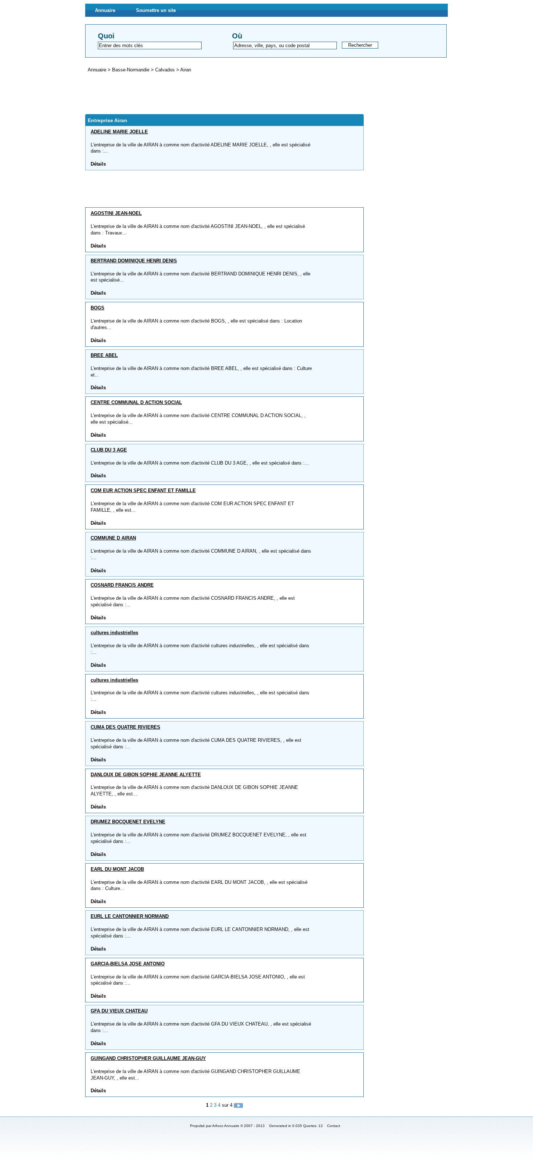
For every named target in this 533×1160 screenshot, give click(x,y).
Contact (333, 1126)
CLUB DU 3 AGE (109, 450)
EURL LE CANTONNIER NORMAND (130, 916)
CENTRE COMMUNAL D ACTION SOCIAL (136, 402)
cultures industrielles (114, 632)
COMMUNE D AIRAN (113, 538)
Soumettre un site (156, 10)
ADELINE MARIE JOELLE (119, 131)
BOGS (97, 308)
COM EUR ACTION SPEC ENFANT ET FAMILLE (143, 490)
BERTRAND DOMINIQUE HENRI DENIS (134, 260)
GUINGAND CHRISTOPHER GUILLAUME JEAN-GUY (148, 1058)
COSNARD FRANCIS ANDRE (122, 585)
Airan (185, 69)
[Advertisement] (217, 93)
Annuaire (105, 10)
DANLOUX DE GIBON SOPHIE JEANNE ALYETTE (146, 774)
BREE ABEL (104, 355)
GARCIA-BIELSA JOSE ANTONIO (128, 963)
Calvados (165, 69)
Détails (98, 164)
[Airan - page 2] (238, 1105)
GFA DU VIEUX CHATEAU (119, 1011)
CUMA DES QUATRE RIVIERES (125, 727)
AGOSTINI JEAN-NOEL (116, 213)
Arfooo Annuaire (225, 1126)
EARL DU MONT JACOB (117, 869)
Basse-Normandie (131, 69)
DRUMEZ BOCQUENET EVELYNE (128, 821)
